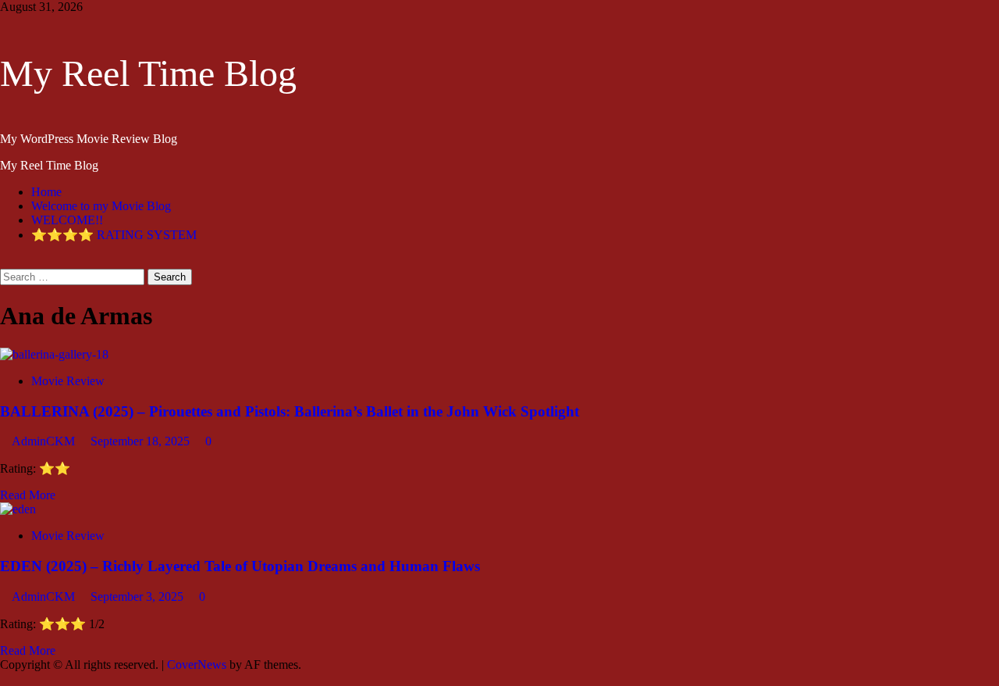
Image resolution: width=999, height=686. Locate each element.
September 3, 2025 (139, 596)
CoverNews (196, 664)
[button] (4, 261)
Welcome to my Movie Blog (101, 206)
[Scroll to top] (4, 678)
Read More (27, 495)
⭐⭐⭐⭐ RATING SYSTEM (114, 234)
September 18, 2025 (142, 441)
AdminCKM (45, 441)
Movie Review (68, 381)
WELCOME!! (67, 220)
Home (46, 191)
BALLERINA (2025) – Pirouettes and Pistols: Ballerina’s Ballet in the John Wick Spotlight (289, 411)
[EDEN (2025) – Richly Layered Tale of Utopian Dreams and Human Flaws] (18, 509)
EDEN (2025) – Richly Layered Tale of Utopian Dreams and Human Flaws (240, 566)
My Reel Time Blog (148, 73)
